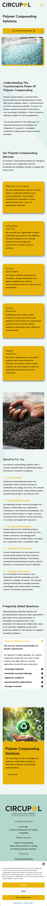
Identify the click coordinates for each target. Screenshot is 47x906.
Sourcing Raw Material (23, 859)
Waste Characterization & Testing (23, 846)
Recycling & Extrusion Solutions (23, 849)
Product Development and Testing (23, 830)
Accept (23, 885)
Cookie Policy (17, 903)
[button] (43, 864)
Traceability (23, 833)
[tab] (23, 653)
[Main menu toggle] (42, 5)
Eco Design (23, 827)
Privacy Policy (28, 903)
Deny (23, 891)
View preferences (23, 897)
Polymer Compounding (23, 843)
